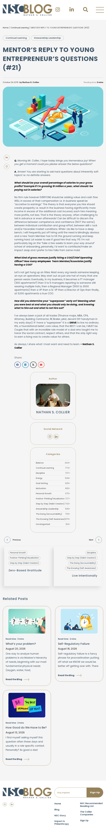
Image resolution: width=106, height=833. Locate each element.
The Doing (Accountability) (53, 514)
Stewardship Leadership (47, 38)
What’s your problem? (21, 644)
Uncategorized (53, 524)
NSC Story (60, 815)
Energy (53, 478)
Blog (56, 809)
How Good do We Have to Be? (26, 727)
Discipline (53, 473)
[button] (100, 10)
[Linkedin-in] (12, 804)
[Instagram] (49, 436)
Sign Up (84, 820)
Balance (53, 462)
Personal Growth (53, 493)
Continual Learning (20, 27)
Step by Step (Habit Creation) (53, 503)
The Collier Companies (86, 813)
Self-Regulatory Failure (74, 644)
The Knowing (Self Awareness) (53, 519)
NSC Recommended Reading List (91, 805)
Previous (17, 539)
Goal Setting (53, 483)
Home (6, 27)
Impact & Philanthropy (61, 823)
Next (91, 539)
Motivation (53, 488)
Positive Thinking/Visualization (53, 498)
